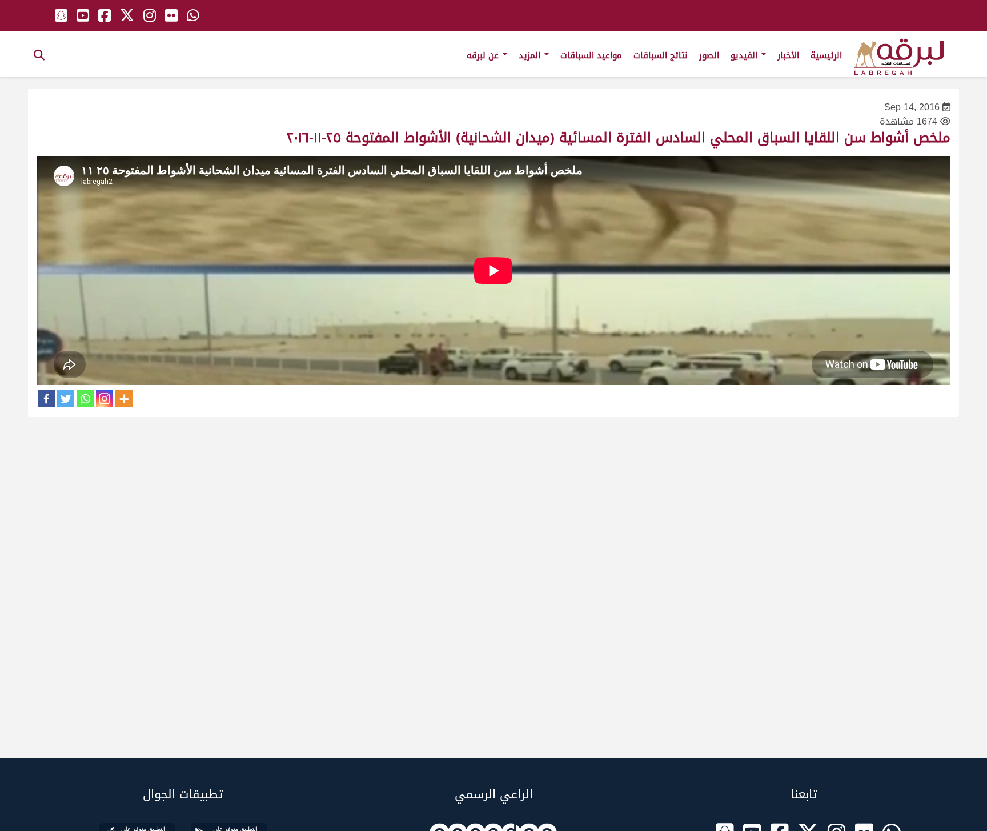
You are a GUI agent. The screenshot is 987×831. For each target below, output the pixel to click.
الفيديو (745, 55)
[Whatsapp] (85, 398)
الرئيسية (826, 55)
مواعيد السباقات (591, 55)
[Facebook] (46, 398)
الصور (709, 55)
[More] (124, 398)
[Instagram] (104, 398)
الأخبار (788, 55)
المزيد (531, 55)
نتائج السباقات (660, 55)
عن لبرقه (484, 55)
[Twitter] (65, 398)
